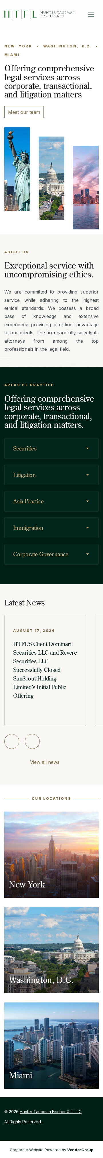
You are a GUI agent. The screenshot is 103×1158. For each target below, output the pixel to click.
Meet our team (24, 112)
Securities (25, 448)
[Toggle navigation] (91, 14)
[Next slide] (32, 741)
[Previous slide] (11, 741)
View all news (45, 762)
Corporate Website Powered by (51, 1149)
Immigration (28, 527)
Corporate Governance (40, 554)
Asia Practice (28, 501)
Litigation (24, 474)
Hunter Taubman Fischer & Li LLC (51, 1111)
